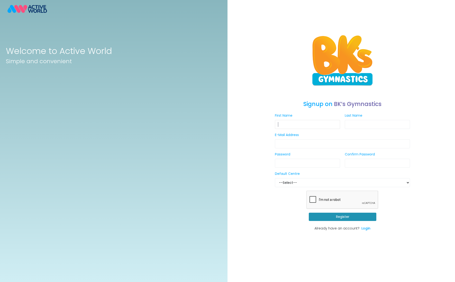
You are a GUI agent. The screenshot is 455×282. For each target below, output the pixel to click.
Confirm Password (360, 154)
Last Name (353, 115)
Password (282, 154)
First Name (283, 115)
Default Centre (287, 173)
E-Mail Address (287, 134)
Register (342, 216)
